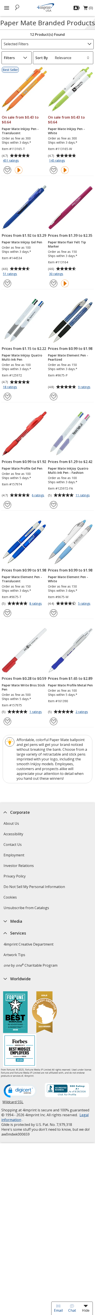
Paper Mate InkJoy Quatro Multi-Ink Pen (22, 357)
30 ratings (56, 274)
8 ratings (36, 604)
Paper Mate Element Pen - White (68, 579)
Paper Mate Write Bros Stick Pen (23, 687)
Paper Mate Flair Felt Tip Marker (67, 244)
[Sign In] (77, 8)
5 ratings (84, 604)
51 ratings (10, 274)
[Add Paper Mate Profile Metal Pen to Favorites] (53, 721)
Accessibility (13, 834)
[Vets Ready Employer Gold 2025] (44, 1012)
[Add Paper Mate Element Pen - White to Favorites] (53, 613)
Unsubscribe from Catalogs (27, 909)
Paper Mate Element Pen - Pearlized (68, 357)
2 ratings (82, 712)
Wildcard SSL (12, 1104)
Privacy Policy (15, 877)
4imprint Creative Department (28, 944)
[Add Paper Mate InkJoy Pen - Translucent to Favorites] (7, 170)
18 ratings (10, 387)
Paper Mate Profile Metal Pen (70, 685)
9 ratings (84, 387)
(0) (88, 9)
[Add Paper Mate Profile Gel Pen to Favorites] (7, 505)
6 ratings (38, 495)
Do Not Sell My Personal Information (35, 888)
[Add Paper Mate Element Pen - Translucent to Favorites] (7, 613)
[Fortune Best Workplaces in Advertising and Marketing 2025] (15, 1012)
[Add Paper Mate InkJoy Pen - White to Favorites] (53, 170)
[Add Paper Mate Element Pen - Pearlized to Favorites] (53, 396)
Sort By (41, 57)
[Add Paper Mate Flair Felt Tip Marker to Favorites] (53, 283)
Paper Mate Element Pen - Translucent (22, 579)
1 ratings (36, 712)
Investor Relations (19, 867)
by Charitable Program (30, 965)
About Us (11, 823)
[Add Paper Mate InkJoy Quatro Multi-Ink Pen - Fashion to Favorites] (53, 505)
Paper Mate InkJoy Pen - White (66, 131)
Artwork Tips (14, 954)
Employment (14, 855)
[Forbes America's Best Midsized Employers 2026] (19, 1051)
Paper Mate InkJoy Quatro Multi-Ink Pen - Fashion (68, 470)
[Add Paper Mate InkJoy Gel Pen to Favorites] (7, 283)
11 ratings (83, 495)
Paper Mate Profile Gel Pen (22, 468)
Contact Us (13, 844)
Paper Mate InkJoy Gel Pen (22, 242)
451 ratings (11, 161)
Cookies (11, 899)
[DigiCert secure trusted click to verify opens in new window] (20, 1091)
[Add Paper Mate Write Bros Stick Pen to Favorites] (7, 721)
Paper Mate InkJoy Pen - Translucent (20, 131)
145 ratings (57, 161)
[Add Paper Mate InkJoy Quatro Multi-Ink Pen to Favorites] (7, 396)
